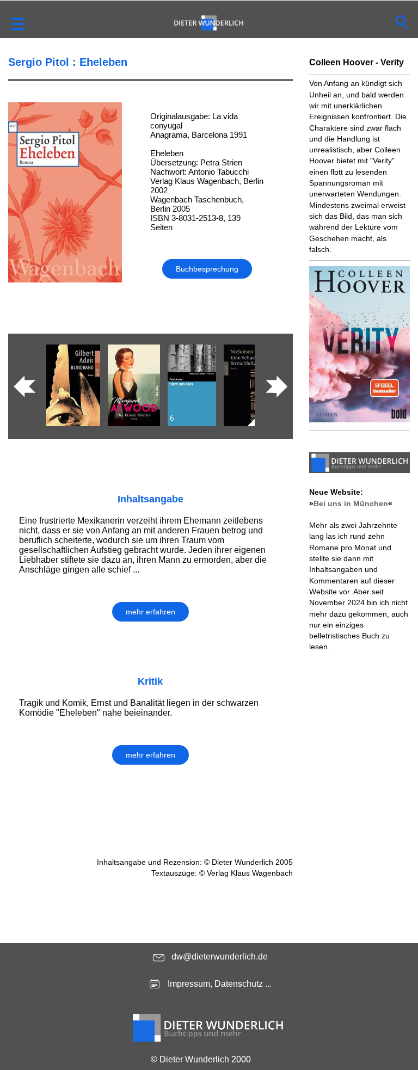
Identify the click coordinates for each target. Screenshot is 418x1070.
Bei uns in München (351, 503)
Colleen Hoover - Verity (356, 62)
